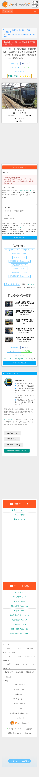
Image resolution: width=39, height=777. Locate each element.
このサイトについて (19, 684)
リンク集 (19, 708)
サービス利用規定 (19, 703)
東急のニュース (22, 359)
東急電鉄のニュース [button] (19, 265)
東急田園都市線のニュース (20, 615)
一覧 (8, 648)
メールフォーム (19, 718)
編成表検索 (19, 672)
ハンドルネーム (7, 207)
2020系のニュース (19, 597)
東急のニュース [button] (19, 257)
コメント (5, 198)
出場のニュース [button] (28, 250)
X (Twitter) (13, 439)
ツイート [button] (15, 64)
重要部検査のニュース (19, 629)
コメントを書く (20, 237)
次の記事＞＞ (20, 592)
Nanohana (30, 284)
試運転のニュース (19, 624)
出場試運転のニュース (19, 606)
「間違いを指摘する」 (25, 190)
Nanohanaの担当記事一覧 (17, 450)
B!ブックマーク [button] (14, 67)
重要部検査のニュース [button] (19, 272)
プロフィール (13, 433)
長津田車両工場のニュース (20, 634)
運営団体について (19, 689)
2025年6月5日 (20, 113)
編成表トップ (9, 672)
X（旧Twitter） (9, 419)
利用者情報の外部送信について (19, 713)
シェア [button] (26, 64)
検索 (19, 648)
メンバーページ (19, 664)
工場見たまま (9, 677)
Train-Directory (14, 445)
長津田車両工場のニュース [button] (19, 276)
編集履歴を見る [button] (13, 284)
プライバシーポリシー (19, 699)
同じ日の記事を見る (19, 363)
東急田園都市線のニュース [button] (19, 261)
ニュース (13, 359)
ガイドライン (30, 664)
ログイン (20, 227)
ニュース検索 (20, 515)
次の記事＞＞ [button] (19, 72)
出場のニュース (19, 601)
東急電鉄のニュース (19, 620)
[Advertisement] (19, 21)
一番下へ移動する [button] (20, 167)
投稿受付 (8, 664)
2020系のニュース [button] (11, 250)
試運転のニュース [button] (19, 269)
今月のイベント (30, 656)
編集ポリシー (19, 694)
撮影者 (27, 116)
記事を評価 (13, 76)
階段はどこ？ (30, 672)
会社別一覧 (30, 648)
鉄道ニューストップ (19, 510)
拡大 (20, 121)
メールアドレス (7, 215)
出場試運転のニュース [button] (19, 254)
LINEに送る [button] (26, 67)
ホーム (6, 359)
